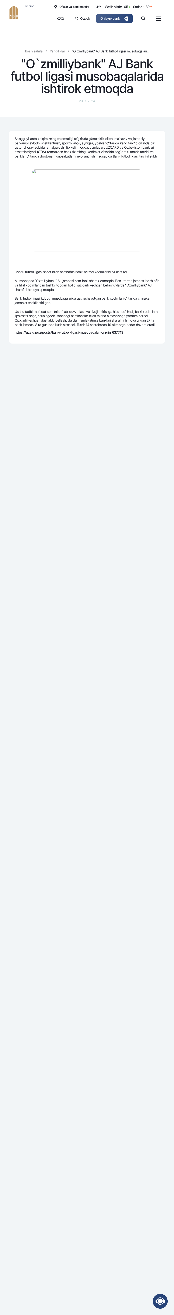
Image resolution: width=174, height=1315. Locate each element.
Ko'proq (30, 6)
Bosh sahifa (34, 51)
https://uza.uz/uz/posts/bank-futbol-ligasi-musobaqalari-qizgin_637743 (69, 332)
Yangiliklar (57, 51)
